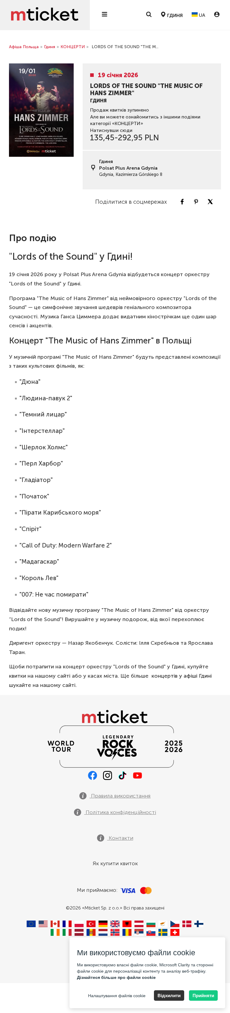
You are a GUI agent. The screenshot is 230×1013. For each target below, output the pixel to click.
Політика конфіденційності (120, 812)
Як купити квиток (115, 863)
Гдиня (49, 46)
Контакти (120, 838)
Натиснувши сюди (111, 130)
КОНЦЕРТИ (72, 46)
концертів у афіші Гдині (182, 676)
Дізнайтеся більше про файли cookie (116, 977)
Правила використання (120, 796)
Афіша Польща (24, 46)
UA (201, 15)
